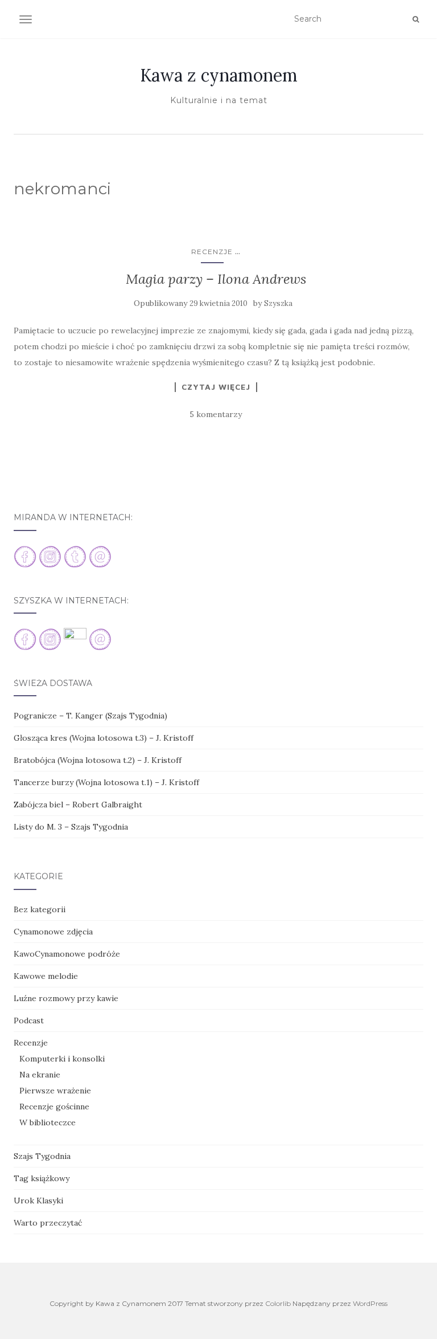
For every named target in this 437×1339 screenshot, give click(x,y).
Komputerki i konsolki (62, 1059)
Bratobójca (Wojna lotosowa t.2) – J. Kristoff (98, 760)
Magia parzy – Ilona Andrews (216, 279)
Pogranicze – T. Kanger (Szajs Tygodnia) (90, 716)
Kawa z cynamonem (219, 75)
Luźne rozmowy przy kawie (66, 998)
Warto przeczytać (48, 1223)
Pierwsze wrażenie (55, 1090)
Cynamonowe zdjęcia (53, 931)
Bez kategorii (39, 909)
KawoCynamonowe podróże (67, 954)
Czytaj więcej (216, 386)
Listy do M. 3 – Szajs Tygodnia (71, 827)
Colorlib (278, 1303)
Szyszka (278, 303)
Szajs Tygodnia (42, 1156)
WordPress (370, 1303)
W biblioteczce (47, 1122)
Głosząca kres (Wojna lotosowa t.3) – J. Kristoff (103, 738)
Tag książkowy (41, 1178)
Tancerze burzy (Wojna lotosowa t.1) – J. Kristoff (106, 782)
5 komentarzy (215, 414)
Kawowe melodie (46, 976)
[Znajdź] (415, 19)
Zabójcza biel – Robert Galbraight (78, 804)
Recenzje (212, 251)
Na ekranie (39, 1074)
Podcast (29, 1020)
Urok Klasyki (38, 1200)
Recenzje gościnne (54, 1106)
